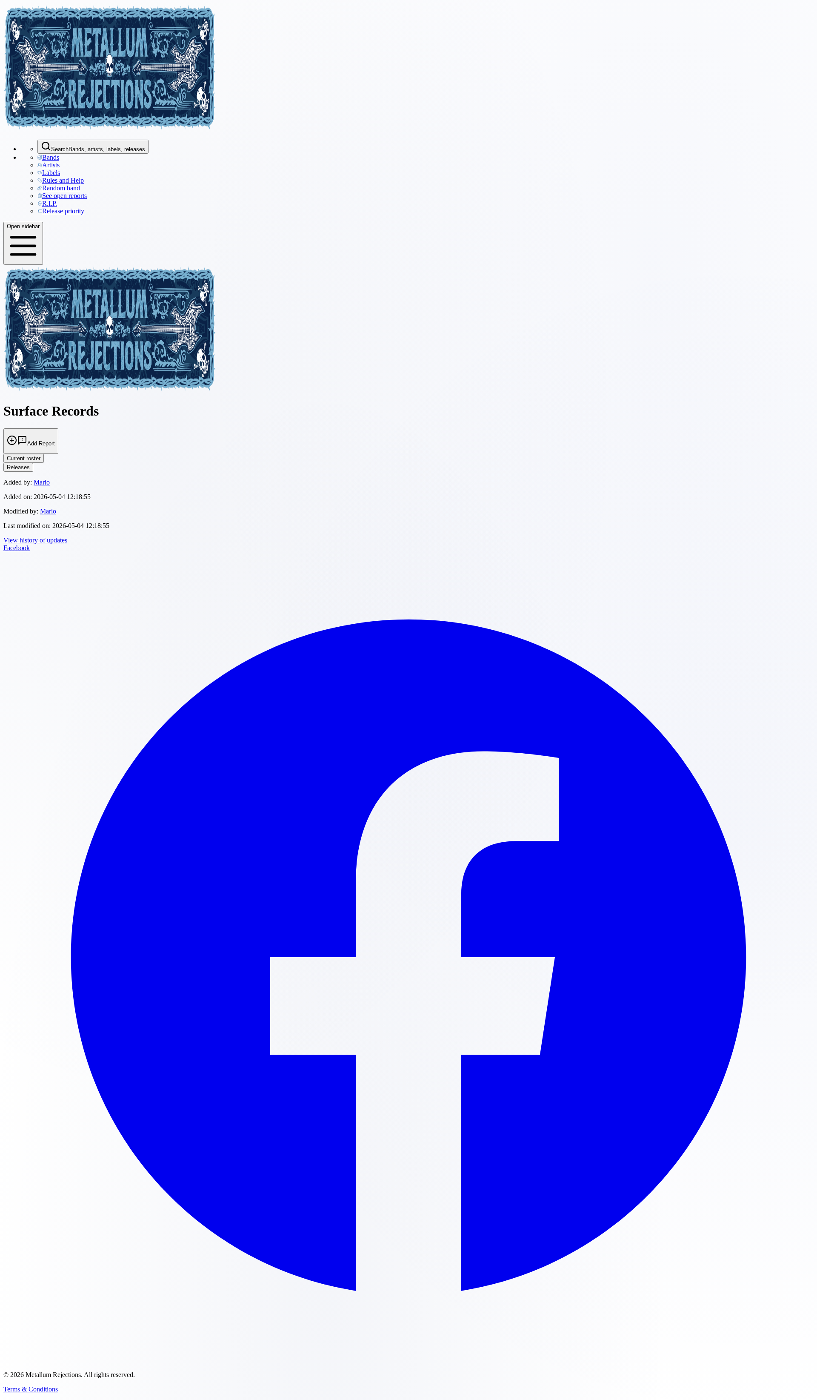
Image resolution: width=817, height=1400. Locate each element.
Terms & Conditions (30, 1389)
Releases (18, 467)
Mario (42, 482)
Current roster (23, 458)
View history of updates (35, 540)
